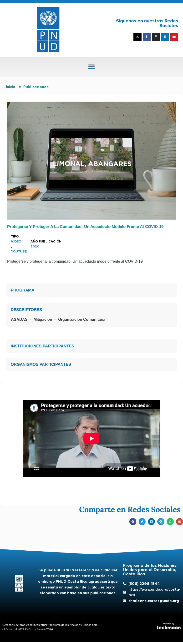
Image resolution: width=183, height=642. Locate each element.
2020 (34, 246)
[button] (91, 66)
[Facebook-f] (147, 37)
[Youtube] (174, 37)
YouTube (19, 251)
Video (16, 241)
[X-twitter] (137, 37)
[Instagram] (156, 37)
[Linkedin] (165, 37)
